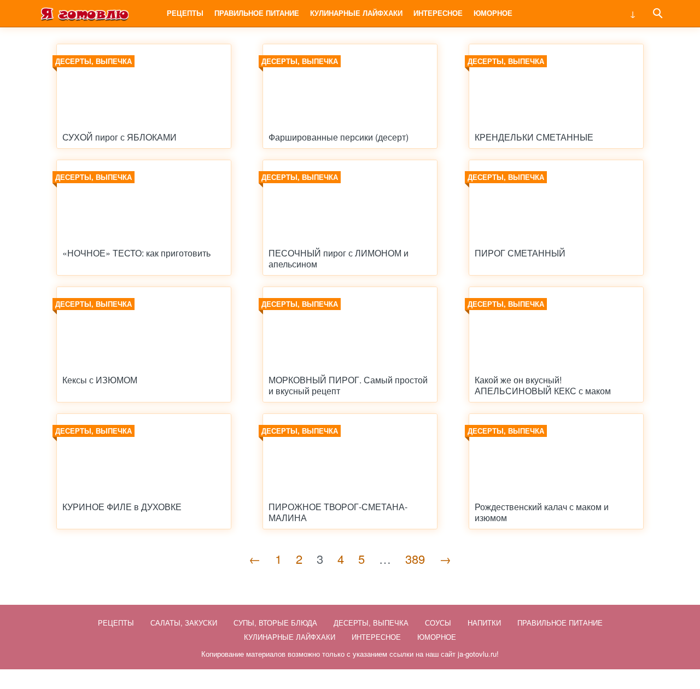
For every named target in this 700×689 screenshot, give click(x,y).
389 (415, 558)
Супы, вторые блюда (275, 622)
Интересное (438, 13)
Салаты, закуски (183, 622)
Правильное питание (256, 13)
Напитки (484, 622)
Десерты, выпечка (371, 622)
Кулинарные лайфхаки (356, 13)
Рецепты (185, 13)
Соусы (438, 622)
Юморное (493, 13)
